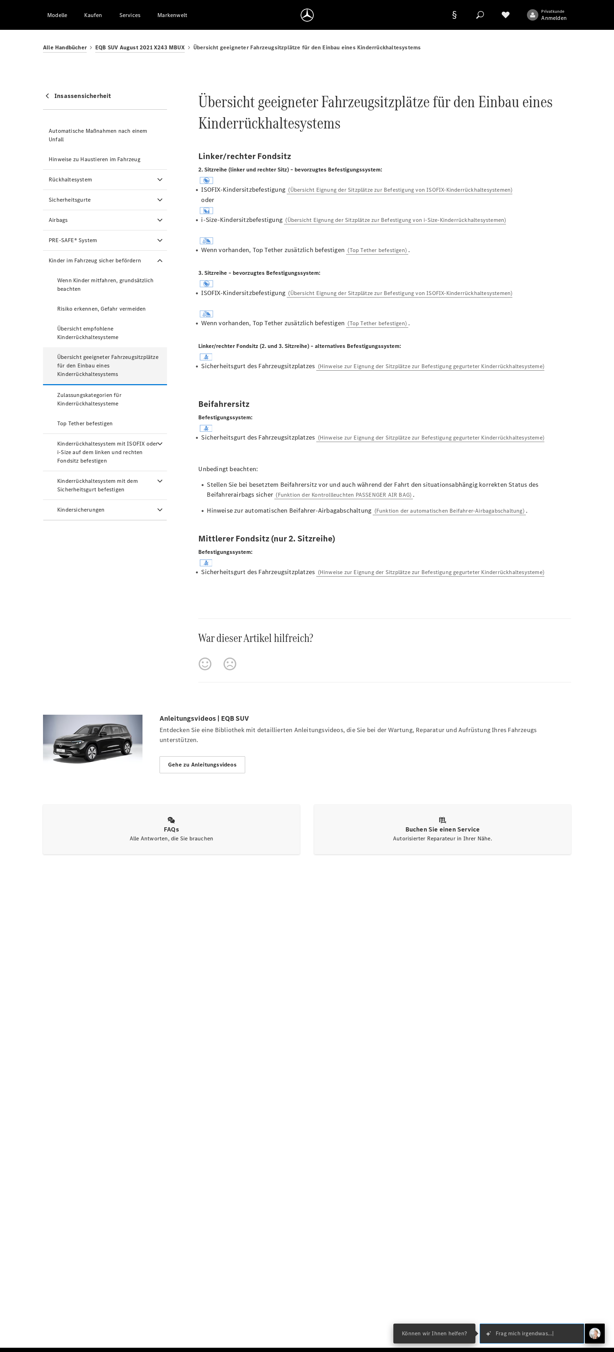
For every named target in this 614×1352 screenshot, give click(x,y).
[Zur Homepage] (307, 15)
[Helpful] (205, 664)
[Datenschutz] (454, 15)
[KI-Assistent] (594, 1333)
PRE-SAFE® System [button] (73, 240)
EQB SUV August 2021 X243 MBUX (140, 47)
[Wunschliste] (505, 15)
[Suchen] (480, 15)
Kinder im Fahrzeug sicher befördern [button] (95, 260)
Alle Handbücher (65, 47)
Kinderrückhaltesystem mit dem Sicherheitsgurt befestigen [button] (97, 485)
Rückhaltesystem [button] (70, 179)
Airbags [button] (58, 220)
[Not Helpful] (230, 664)
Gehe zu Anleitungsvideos (202, 764)
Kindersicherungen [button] (80, 509)
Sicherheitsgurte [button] (70, 199)
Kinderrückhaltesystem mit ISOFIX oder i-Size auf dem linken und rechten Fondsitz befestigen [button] (107, 452)
